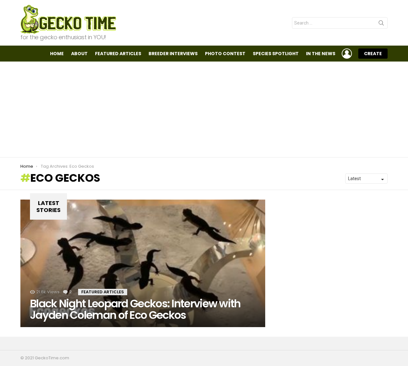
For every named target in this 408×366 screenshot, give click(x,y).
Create (373, 53)
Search (381, 24)
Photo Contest (225, 53)
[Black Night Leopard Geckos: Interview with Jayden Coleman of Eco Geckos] (142, 263)
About (79, 53)
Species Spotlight (276, 53)
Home (57, 53)
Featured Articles (118, 53)
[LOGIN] (347, 54)
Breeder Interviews (173, 53)
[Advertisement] (204, 109)
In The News (320, 53)
